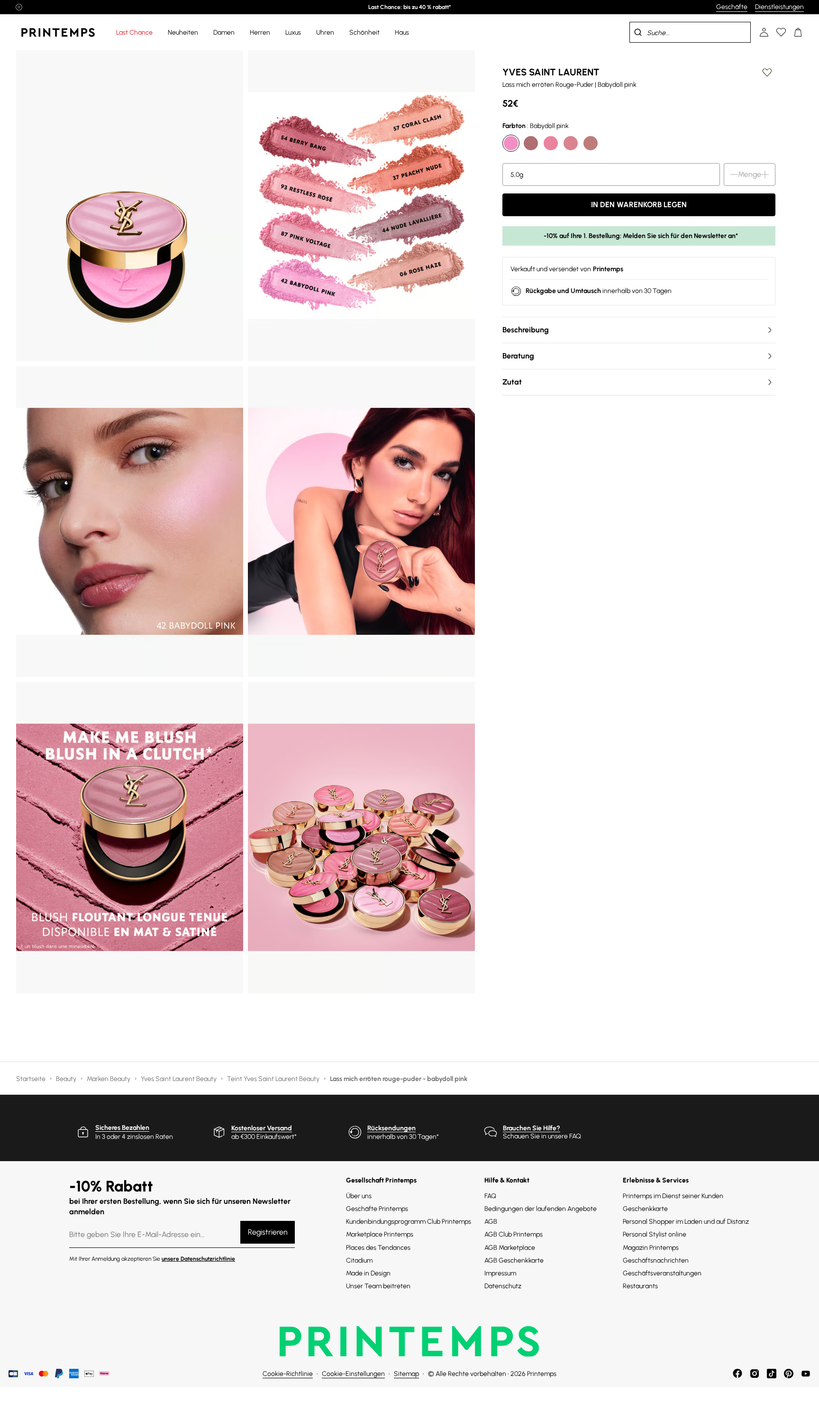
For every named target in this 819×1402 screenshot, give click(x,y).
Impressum (500, 1273)
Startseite (31, 1079)
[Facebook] (737, 1373)
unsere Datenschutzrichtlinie (198, 1258)
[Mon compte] (764, 32)
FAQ (490, 1196)
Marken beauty (109, 1079)
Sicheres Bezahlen (122, 1128)
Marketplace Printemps (379, 1234)
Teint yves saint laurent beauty (274, 1079)
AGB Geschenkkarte (514, 1260)
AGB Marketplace (509, 1248)
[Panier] (798, 32)
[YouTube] (805, 1373)
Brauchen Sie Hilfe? (531, 1128)
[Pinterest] (788, 1373)
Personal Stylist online (654, 1234)
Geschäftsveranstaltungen (662, 1273)
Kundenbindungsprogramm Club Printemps (408, 1222)
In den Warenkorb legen (639, 204)
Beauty (67, 1079)
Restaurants (640, 1286)
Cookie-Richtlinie (288, 1374)
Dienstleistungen (779, 7)
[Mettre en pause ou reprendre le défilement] (19, 7)
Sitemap (406, 1374)
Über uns (359, 1196)
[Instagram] (754, 1373)
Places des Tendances (378, 1248)
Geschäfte (731, 7)
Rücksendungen (391, 1128)
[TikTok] (771, 1373)
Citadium (359, 1260)
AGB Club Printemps (513, 1234)
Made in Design (368, 1273)
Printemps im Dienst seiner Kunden (673, 1196)
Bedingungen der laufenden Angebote (540, 1209)
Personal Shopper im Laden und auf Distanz (686, 1222)
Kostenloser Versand (261, 1128)
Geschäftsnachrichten (656, 1260)
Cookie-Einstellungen (353, 1374)
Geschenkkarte (645, 1209)
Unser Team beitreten (378, 1286)
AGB (490, 1222)
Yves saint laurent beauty (179, 1079)
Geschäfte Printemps (377, 1209)
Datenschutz (502, 1286)
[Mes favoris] (781, 32)
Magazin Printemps (651, 1248)
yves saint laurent (551, 72)
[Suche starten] (638, 32)
